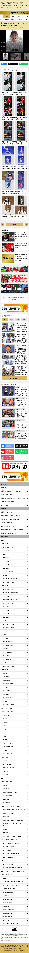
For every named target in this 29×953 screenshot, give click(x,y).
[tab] (5, 319)
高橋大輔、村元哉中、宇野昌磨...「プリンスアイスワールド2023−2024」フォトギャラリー (14, 193)
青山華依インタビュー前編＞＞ (8, 42)
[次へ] (2, 41)
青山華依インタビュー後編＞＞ (8, 46)
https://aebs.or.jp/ (5, 940)
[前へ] (26, 41)
